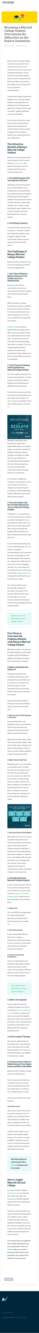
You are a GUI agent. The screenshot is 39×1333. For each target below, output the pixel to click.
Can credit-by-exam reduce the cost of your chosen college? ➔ (19, 988)
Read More (8, 1279)
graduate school (13, 1193)
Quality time (11, 327)
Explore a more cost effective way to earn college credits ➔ (18, 618)
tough (29, 262)
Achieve (13, 1165)
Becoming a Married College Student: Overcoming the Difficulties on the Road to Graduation (18, 34)
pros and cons (18, 163)
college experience (23, 573)
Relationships (22, 46)
